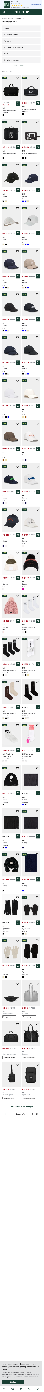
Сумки (6, 28)
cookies (29, 1364)
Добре (13, 1382)
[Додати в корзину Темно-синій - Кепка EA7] (18, 492)
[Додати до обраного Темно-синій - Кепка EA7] (17, 466)
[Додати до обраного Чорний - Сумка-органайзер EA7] (37, 122)
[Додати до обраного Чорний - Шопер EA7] (37, 1024)
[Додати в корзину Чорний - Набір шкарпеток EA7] (18, 664)
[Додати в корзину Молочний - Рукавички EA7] (18, 966)
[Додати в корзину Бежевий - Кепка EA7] (38, 276)
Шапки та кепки (11, 34)
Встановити (36, 4)
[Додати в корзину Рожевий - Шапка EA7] (18, 621)
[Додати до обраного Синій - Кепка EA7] (37, 165)
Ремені (6, 54)
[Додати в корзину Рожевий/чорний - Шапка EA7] (38, 578)
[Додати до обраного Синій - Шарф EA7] (37, 768)
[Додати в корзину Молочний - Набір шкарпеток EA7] (18, 707)
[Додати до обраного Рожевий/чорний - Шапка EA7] (37, 553)
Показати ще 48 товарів (21, 1107)
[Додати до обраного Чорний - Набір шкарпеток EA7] (17, 639)
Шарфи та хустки (11, 60)
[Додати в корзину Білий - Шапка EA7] (18, 578)
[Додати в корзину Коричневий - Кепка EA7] (18, 449)
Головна (4, 18)
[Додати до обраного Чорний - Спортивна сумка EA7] (17, 78)
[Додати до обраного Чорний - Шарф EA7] (17, 768)
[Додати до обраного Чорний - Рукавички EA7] (17, 897)
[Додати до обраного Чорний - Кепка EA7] (17, 165)
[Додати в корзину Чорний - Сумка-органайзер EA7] (38, 147)
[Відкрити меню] (12, 1389)
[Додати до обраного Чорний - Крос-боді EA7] (37, 1064)
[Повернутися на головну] (21, 12)
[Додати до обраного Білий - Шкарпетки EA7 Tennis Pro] (17, 725)
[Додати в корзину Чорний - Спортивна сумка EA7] (18, 103)
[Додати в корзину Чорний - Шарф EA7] (18, 793)
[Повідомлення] (38, 12)
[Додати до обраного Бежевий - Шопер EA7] (37, 983)
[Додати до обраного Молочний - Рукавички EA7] (17, 940)
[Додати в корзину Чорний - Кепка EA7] (18, 190)
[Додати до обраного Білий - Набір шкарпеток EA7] (37, 596)
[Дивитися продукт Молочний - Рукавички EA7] (11, 950)
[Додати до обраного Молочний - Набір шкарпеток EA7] (17, 682)
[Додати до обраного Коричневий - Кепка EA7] (17, 423)
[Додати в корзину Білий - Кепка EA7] (18, 406)
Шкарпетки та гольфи (13, 47)
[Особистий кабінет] (38, 1389)
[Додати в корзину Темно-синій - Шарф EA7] (38, 836)
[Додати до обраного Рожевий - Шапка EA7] (17, 596)
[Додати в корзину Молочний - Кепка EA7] (18, 233)
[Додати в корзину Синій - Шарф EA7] (38, 793)
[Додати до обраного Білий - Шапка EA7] (17, 553)
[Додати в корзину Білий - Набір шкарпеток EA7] (38, 621)
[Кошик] (21, 1389)
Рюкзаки (7, 41)
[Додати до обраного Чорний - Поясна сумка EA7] (17, 983)
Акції (11, 18)
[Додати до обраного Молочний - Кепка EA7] (17, 208)
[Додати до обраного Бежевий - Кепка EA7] (37, 251)
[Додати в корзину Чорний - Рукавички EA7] (18, 922)
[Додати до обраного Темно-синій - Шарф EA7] (37, 811)
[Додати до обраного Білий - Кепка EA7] (17, 380)
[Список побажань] (29, 1389)
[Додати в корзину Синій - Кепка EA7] (38, 190)
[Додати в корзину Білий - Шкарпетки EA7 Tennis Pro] (18, 750)
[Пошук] (4, 12)
